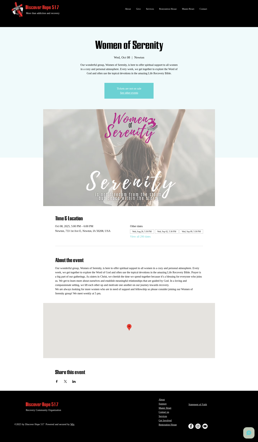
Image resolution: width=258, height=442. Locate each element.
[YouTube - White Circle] (205, 426)
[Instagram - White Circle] (198, 426)
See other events (129, 92)
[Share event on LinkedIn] (74, 381)
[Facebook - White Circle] (191, 426)
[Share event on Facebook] (56, 381)
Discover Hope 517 (42, 7)
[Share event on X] (65, 381)
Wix (72, 424)
